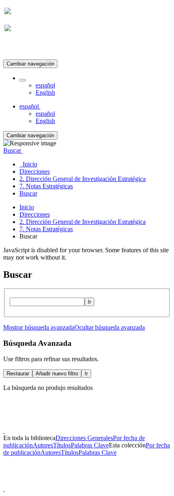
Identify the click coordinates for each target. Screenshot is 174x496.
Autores (43, 445)
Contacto (69, 423)
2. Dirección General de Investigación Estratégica (82, 221)
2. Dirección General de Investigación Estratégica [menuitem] (82, 178)
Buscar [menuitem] (28, 193)
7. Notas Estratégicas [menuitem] (46, 186)
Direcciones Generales (84, 437)
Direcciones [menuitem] (34, 171)
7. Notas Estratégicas (46, 229)
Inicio (26, 207)
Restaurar (17, 373)
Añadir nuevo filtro (57, 373)
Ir (89, 302)
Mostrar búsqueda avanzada (38, 327)
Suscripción (19, 48)
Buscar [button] (13, 150)
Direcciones (34, 214)
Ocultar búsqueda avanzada (109, 327)
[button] (22, 80)
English (45, 92)
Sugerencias (100, 423)
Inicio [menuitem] (28, 164)
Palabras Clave (90, 445)
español (45, 85)
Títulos (62, 445)
